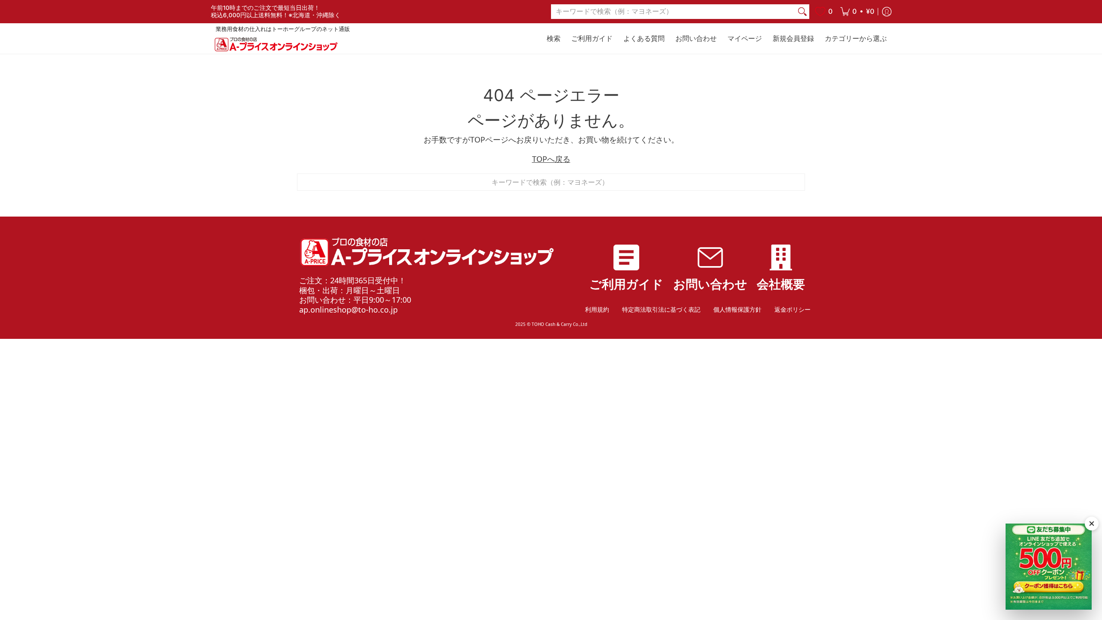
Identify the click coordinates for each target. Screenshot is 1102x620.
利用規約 (597, 309)
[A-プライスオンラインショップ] (275, 44)
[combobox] (673, 11)
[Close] (1092, 523)
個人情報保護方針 (737, 309)
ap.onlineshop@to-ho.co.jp (348, 309)
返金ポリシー (792, 309)
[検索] (802, 11)
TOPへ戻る (551, 159)
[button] (857, 11)
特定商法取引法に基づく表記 (661, 309)
